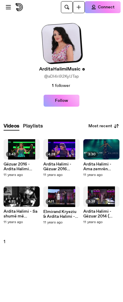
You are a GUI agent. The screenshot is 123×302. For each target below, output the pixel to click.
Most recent (100, 126)
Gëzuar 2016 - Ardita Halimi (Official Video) (18, 166)
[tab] (11, 126)
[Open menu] (8, 7)
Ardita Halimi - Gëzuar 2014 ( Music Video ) (97, 214)
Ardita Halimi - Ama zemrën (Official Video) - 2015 (99, 166)
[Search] (67, 7)
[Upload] (79, 7)
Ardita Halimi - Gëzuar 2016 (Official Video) (58, 166)
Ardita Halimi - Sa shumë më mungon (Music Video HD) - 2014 (20, 214)
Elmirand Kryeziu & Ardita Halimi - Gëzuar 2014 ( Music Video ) (59, 214)
